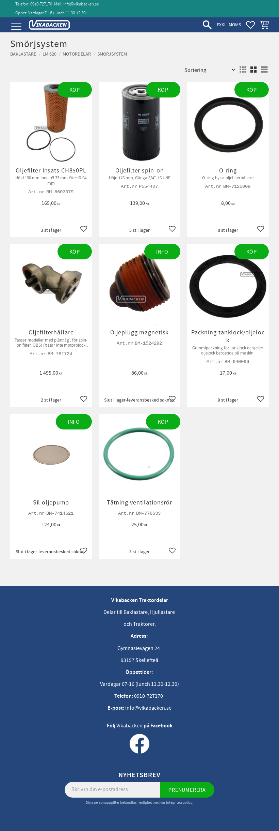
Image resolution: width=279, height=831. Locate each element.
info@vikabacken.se (81, 4)
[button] (16, 26)
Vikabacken (129, 725)
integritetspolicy (179, 802)
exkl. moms (229, 24)
